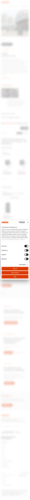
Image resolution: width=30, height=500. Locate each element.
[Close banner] (27, 222)
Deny (15, 276)
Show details (22, 264)
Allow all (15, 268)
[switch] (26, 250)
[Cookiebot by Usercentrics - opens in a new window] (19, 222)
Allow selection (15, 272)
